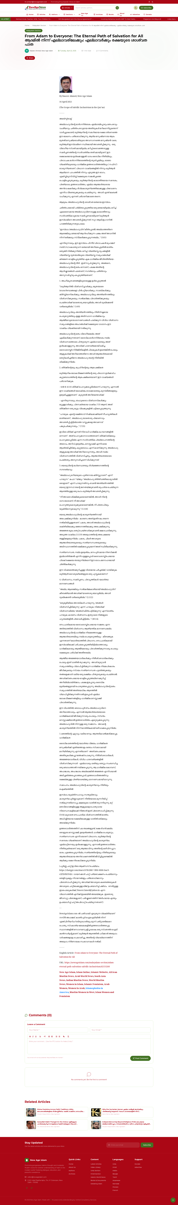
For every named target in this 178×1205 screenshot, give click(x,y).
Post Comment (141, 1058)
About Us (72, 1167)
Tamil (115, 1177)
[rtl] (44, 1036)
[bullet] (59, 1036)
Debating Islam (96, 1184)
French (115, 1190)
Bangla (115, 1174)
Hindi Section (96, 1174)
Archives (72, 1174)
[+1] (52, 1036)
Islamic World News (98, 1177)
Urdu (114, 1164)
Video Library (95, 1167)
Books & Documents (98, 1180)
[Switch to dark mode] (136, 8)
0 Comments (103, 51)
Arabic (115, 1171)
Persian (115, 1187)
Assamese (116, 1180)
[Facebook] (27, 1188)
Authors (72, 1171)
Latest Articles (96, 1164)
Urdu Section (95, 1171)
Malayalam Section (39, 25)
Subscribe (147, 1145)
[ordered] (56, 1036)
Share (31, 58)
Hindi (115, 1167)
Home (27, 25)
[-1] (49, 1036)
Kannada (116, 1184)
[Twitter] (32, 1188)
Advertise (138, 1167)
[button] (40, 1036)
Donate (137, 1164)
